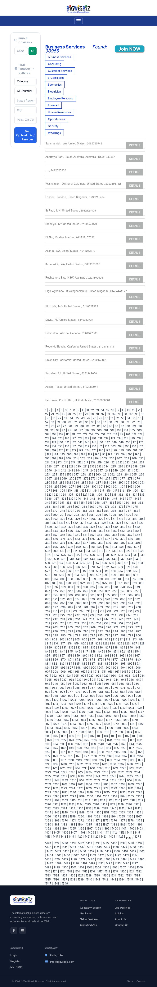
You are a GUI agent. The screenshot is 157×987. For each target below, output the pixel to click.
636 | (86, 587)
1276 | (89, 788)
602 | (136, 575)
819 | (77, 643)
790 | (63, 635)
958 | (122, 683)
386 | (121, 510)
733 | (121, 615)
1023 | (135, 703)
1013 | (56, 703)
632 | (56, 587)
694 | (131, 603)
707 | (131, 607)
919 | (131, 671)
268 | (57, 478)
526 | (71, 555)
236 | (121, 466)
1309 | (65, 800)
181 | (135, 450)
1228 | (89, 772)
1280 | (123, 788)
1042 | (99, 711)
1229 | (97, 772)
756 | (99, 623)
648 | (79, 591)
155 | (61, 446)
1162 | (71, 752)
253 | (48, 474)
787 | (138, 631)
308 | (55, 490)
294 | (50, 486)
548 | (130, 559)
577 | (48, 571)
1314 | (103, 800)
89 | (135, 426)
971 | (123, 687)
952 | (77, 683)
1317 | (126, 800)
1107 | (56, 736)
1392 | (49, 828)
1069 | (126, 719)
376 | (48, 510)
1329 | (121, 804)
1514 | (78, 871)
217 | (86, 462)
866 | (130, 655)
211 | (47, 462)
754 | (84, 623)
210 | (141, 458)
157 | (74, 446)
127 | (74, 438)
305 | (130, 486)
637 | (93, 587)
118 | (116, 434)
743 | (99, 619)
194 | (123, 454)
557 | (97, 563)
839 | (123, 647)
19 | (128, 410)
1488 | (59, 863)
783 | (108, 631)
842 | (48, 651)
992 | (85, 695)
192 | (110, 454)
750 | (55, 623)
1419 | (72, 836)
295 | (57, 486)
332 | (121, 494)
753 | (77, 623)
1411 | (107, 832)
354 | (83, 502)
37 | (131, 414)
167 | (141, 446)
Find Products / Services (27, 135)
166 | (134, 446)
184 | (56, 454)
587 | (121, 571)
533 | (121, 555)
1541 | (97, 879)
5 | (62, 410)
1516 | (93, 871)
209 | (134, 458)
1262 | (73, 784)
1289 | (99, 792)
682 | (137, 599)
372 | (114, 506)
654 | (122, 591)
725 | (62, 615)
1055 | (108, 715)
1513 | (70, 871)
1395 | (73, 828)
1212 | (62, 768)
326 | (78, 494)
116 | (104, 434)
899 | (86, 667)
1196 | (133, 760)
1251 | (81, 780)
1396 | (82, 828)
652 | (108, 591)
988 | (56, 695)
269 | (65, 478)
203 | (90, 458)
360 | (127, 502)
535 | (135, 555)
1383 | (73, 824)
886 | (85, 663)
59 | (59, 422)
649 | (86, 591)
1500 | (66, 867)
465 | (115, 534)
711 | (62, 611)
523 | (49, 555)
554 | (76, 563)
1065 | (92, 719)
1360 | (81, 816)
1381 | (57, 824)
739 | (70, 619)
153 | (48, 446)
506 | (129, 546)
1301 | (98, 796)
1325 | (88, 804)
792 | (78, 635)
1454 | (67, 851)
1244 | (122, 776)
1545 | (130, 879)
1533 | (129, 875)
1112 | (92, 736)
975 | (55, 691)
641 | (123, 587)
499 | (79, 546)
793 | (85, 635)
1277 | (97, 788)
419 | (68, 522)
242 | (64, 470)
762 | (48, 627)
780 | (86, 631)
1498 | (49, 867)
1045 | (124, 711)
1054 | (100, 715)
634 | (71, 587)
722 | (137, 611)
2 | (50, 410)
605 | (63, 579)
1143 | (124, 744)
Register (15, 961)
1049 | (59, 715)
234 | (106, 466)
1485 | (133, 859)
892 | (130, 663)
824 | (113, 643)
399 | (121, 514)
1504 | (98, 867)
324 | (64, 494)
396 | (99, 514)
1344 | (49, 812)
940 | (87, 679)
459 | (70, 534)
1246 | (139, 776)
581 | (77, 571)
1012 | (48, 703)
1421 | (88, 836)
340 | (79, 498)
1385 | (89, 824)
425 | (111, 522)
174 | (88, 450)
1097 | (74, 732)
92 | (52, 430)
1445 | (90, 847)
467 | (130, 534)
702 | (93, 607)
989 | (63, 695)
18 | (123, 410)
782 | (101, 631)
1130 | (125, 740)
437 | (101, 526)
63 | (81, 422)
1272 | (56, 788)
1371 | (73, 820)
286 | (91, 482)
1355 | (139, 812)
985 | (131, 691)
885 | (77, 663)
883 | (62, 663)
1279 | (114, 788)
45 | (77, 418)
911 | (77, 671)
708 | (139, 607)
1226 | (73, 772)
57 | (47, 422)
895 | (56, 667)
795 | (100, 635)
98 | (88, 430)
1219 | (116, 768)
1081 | (133, 723)
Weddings (54, 132)
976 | (63, 691)
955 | (99, 683)
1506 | (115, 867)
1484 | (125, 859)
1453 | (58, 851)
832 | (71, 647)
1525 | (65, 875)
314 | (95, 490)
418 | (61, 522)
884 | (70, 663)
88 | (129, 426)
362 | (141, 502)
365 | (62, 506)
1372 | (81, 820)
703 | (101, 607)
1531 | (113, 875)
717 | (102, 611)
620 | (69, 583)
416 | (48, 522)
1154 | (109, 748)
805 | (77, 639)
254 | (55, 474)
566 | (63, 567)
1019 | (103, 703)
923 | (62, 675)
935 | (49, 679)
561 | (126, 563)
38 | (137, 414)
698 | (63, 607)
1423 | (104, 836)
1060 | (50, 719)
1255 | (114, 780)
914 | (97, 671)
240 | (50, 470)
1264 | (89, 784)
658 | (55, 595)
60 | (65, 422)
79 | (77, 426)
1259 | (49, 784)
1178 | (95, 756)
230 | (79, 466)
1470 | (102, 855)
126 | (67, 438)
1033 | (123, 707)
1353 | (123, 812)
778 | (71, 631)
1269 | (131, 784)
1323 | (72, 804)
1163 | (78, 752)
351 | (62, 502)
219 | (100, 462)
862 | (100, 655)
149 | (122, 442)
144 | (87, 442)
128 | (81, 438)
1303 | (115, 796)
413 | (128, 518)
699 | (71, 607)
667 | (123, 595)
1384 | (81, 824)
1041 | (91, 711)
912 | (83, 671)
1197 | (141, 760)
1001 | (57, 699)
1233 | (129, 772)
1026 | (65, 707)
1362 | (97, 816)
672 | (62, 599)
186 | (69, 454)
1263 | (81, 784)
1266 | (106, 784)
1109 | (72, 736)
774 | (138, 627)
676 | (92, 599)
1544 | (122, 879)
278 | (130, 478)
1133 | (48, 744)
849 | (101, 651)
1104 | (130, 732)
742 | (92, 619)
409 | (101, 518)
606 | (71, 579)
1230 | (106, 772)
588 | (129, 571)
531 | (107, 555)
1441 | (57, 847)
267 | (50, 478)
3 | (54, 410)
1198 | (48, 764)
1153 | (101, 748)
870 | (63, 659)
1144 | (132, 744)
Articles (119, 913)
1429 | (57, 843)
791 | (70, 635)
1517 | (100, 871)
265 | (134, 474)
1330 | (129, 804)
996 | (116, 695)
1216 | (93, 768)
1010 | (133, 699)
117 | (110, 434)
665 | (107, 595)
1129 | (117, 740)
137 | (140, 438)
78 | (71, 426)
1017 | (87, 703)
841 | (138, 647)
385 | (114, 510)
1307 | (49, 800)
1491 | (84, 863)
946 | (132, 679)
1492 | (92, 863)
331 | (114, 494)
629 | (134, 583)
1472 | (118, 855)
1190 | (87, 760)
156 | (67, 446)
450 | (101, 530)
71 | (128, 422)
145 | (94, 442)
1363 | (106, 816)
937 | (64, 679)
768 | (93, 627)
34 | (114, 414)
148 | (115, 442)
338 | (64, 498)
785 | (123, 631)
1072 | (56, 723)
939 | (79, 679)
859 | (78, 655)
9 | (79, 410)
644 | (48, 591)
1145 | (139, 744)
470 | (56, 538)
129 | (87, 438)
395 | (91, 514)
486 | (78, 542)
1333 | (56, 808)
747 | (129, 619)
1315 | (110, 800)
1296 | (57, 796)
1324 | (80, 804)
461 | (85, 534)
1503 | (90, 867)
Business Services (59, 57)
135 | (126, 438)
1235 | (48, 776)
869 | (56, 659)
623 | (90, 583)
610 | (101, 579)
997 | (123, 695)
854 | (137, 651)
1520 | (124, 871)
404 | (63, 518)
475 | (92, 538)
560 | (119, 563)
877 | (115, 659)
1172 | (48, 756)
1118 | (134, 736)
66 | (99, 422)
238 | (135, 466)
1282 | (139, 788)
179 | (122, 450)
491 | (116, 542)
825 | (120, 643)
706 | (123, 607)
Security (53, 126)
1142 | (116, 744)
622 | (83, 583)
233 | (99, 466)
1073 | (65, 723)
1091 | (119, 728)
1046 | (132, 711)
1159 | (48, 752)
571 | (99, 567)
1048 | (50, 715)
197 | (48, 458)
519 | (121, 551)
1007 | (107, 699)
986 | (138, 691)
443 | (48, 530)
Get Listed (86, 913)
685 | (63, 603)
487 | (86, 542)
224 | (135, 462)
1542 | (105, 879)
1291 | (115, 792)
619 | (61, 583)
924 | (69, 675)
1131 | (132, 740)
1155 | (116, 748)
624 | (97, 583)
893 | (137, 663)
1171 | (140, 752)
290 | (121, 482)
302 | (108, 486)
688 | (86, 603)
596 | (91, 575)
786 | (131, 631)
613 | (120, 579)
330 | (107, 494)
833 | (78, 647)
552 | (61, 563)
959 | (129, 683)
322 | (49, 494)
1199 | (56, 764)
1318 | (133, 800)
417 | (54, 522)
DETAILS (134, 145)
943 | (109, 679)
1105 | (138, 732)
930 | (114, 675)
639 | (108, 587)
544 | (100, 559)
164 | (120, 446)
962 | (55, 687)
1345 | (57, 812)
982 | (108, 691)
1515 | (85, 871)
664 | (100, 595)
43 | (66, 418)
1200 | (64, 764)
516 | (101, 551)
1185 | (48, 760)
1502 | (82, 867)
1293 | (131, 792)
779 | (79, 631)
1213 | (70, 768)
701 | (86, 607)
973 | (137, 687)
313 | (89, 490)
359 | (119, 502)
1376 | (114, 820)
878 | (123, 659)
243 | (71, 470)
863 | (107, 655)
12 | (93, 410)
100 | (99, 430)
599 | (114, 575)
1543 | (114, 879)
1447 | (107, 847)
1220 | (124, 768)
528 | (85, 555)
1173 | (56, 756)
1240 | (89, 776)
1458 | (100, 851)
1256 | (122, 780)
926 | (84, 675)
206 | (112, 458)
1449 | (125, 847)
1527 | (81, 875)
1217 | (100, 768)
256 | (69, 474)
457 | (55, 534)
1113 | (99, 736)
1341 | (122, 808)
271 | (79, 478)
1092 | (127, 728)
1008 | (116, 699)
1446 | (99, 847)
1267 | (114, 784)
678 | (108, 599)
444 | (56, 530)
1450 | (133, 847)
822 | (98, 643)
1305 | (131, 796)
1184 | (141, 756)
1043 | (107, 711)
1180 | (110, 756)
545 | (107, 559)
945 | (124, 679)
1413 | (122, 832)
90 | (141, 426)
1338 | (97, 808)
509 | (55, 551)
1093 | (135, 728)
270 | (72, 478)
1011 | (140, 699)
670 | (48, 599)
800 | (139, 635)
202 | (83, 458)
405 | (70, 518)
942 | (101, 679)
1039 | (74, 711)
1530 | (106, 875)
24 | (58, 414)
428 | (134, 522)
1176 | (79, 756)
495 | (48, 546)
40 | (49, 418)
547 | (122, 559)
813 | (135, 639)
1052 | (83, 715)
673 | (70, 599)
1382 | (65, 824)
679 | (115, 599)
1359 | (73, 816)
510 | (62, 551)
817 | (63, 643)
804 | (70, 639)
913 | (90, 671)
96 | (76, 430)
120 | (128, 434)
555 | (83, 563)
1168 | (117, 752)
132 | (107, 438)
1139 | (94, 744)
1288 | (90, 792)
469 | (48, 538)
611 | (108, 579)
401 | (136, 514)
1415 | (138, 832)
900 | (94, 667)
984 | (123, 691)
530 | (100, 555)
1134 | (56, 744)
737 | (55, 619)
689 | (94, 603)
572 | (106, 567)
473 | (78, 538)
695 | (138, 603)
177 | (108, 450)
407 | (86, 518)
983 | (115, 691)
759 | (121, 623)
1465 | (59, 855)
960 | (137, 683)
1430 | (65, 843)
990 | (71, 695)
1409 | (91, 832)
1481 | (100, 859)
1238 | (73, 776)
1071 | (48, 723)
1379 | (140, 820)
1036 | (49, 711)
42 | (60, 418)
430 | (50, 526)
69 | (117, 422)
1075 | (82, 723)
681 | (130, 599)
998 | (131, 695)
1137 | (78, 744)
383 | (99, 510)
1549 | (65, 883)
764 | (63, 627)
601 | (128, 575)
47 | (89, 418)
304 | (123, 486)
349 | (48, 502)
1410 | (100, 832)
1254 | (105, 780)
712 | (68, 611)
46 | (83, 418)
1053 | (92, 715)
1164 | (86, 752)
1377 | (123, 820)
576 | (136, 567)
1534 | (137, 875)
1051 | (75, 715)
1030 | (99, 707)
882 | (55, 663)
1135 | (63, 744)
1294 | (140, 792)
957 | (114, 683)
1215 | (85, 768)
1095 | (57, 732)
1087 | (84, 728)
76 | (59, 426)
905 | (131, 667)
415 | (141, 518)
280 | (48, 482)
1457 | (92, 851)
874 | (93, 659)
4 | (58, 410)
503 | (107, 546)
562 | (133, 563)
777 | (63, 631)
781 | (93, 631)
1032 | (115, 707)
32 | (103, 414)
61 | (70, 422)
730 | (100, 615)
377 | (55, 510)
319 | (129, 490)
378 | (63, 510)
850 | (109, 651)
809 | (108, 639)
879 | (131, 659)
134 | (120, 438)
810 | (115, 639)
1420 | (80, 836)
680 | (123, 599)
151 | (135, 442)
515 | (95, 551)
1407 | (74, 832)
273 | (93, 478)
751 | (62, 623)
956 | (107, 683)
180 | (129, 450)
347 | (130, 498)
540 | (71, 559)
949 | (56, 683)
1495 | (118, 863)
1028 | (82, 707)
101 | (106, 430)
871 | (70, 659)
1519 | (116, 871)
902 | (108, 667)
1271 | (48, 788)
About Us (120, 919)
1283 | (49, 792)
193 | (117, 454)
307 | (48, 490)
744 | (106, 619)
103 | (119, 430)
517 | (108, 551)
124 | (54, 438)
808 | (100, 639)
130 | (94, 438)
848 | (93, 651)
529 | (93, 555)
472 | (70, 538)
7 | (70, 410)
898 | (79, 667)
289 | (114, 482)
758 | (114, 623)
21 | (139, 410)
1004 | (82, 699)
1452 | (50, 851)
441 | (130, 526)
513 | (81, 551)
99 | (93, 430)
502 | (100, 546)
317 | (115, 490)
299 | (87, 486)
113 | (85, 434)
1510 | (48, 871)
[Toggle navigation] (78, 20)
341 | (86, 498)
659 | (63, 595)
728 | (85, 615)
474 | (85, 538)
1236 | (56, 776)
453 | (122, 530)
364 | (55, 506)
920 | (138, 671)
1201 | (72, 764)
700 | (79, 607)
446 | (71, 530)
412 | (121, 518)
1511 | (55, 871)
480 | (131, 538)
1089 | (101, 728)
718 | (109, 611)
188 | (83, 454)
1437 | (123, 843)
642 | (130, 587)
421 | (82, 522)
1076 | (90, 723)
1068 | (118, 719)
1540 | (89, 879)
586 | (114, 571)
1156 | (124, 748)
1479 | (83, 859)
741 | (85, 619)
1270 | (140, 784)
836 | (101, 647)
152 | (141, 442)
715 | (88, 611)
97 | (82, 430)
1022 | (127, 703)
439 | (115, 526)
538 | (57, 559)
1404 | (49, 832)
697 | (56, 607)
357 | (105, 502)
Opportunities (56, 119)
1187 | (64, 760)
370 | (100, 506)
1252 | (89, 780)
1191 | (94, 760)
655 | (130, 591)
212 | (53, 462)
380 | (78, 510)
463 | (100, 534)
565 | (55, 567)
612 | (114, 579)
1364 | (114, 816)
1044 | (115, 711)
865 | (122, 655)
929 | (106, 675)
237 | (128, 466)
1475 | (49, 859)
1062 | (67, 719)
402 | (48, 518)
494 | (138, 542)
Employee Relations (60, 98)
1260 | (57, 784)
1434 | (98, 843)
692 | (116, 603)
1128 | (110, 740)
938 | (72, 679)
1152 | (94, 748)
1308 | (57, 800)
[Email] (22, 930)
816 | (56, 643)
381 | (85, 510)
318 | (122, 490)
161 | (101, 446)
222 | (120, 462)
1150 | (79, 748)
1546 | (139, 879)
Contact (141, 981)
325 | (71, 494)
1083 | (50, 728)
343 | (100, 498)
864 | (115, 655)
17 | (118, 410)
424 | (104, 522)
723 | (48, 615)
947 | (139, 679)
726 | (70, 615)
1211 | (55, 768)
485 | (70, 542)
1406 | (65, 832)
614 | (127, 579)
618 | (54, 583)
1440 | (49, 847)
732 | (114, 615)
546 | (115, 559)
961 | (48, 687)
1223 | (48, 772)
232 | (92, 466)
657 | (48, 595)
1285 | (65, 792)
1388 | (114, 824)
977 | (71, 691)
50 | (107, 418)
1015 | (71, 703)
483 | (55, 542)
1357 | (57, 816)
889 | (108, 663)
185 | (63, 454)
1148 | (64, 748)
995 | (108, 695)
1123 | (72, 740)
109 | (61, 434)
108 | (54, 434)
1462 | (133, 851)
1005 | (90, 699)
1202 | (80, 764)
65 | (93, 422)
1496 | (126, 863)
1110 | (79, 736)
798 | (123, 635)
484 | (63, 542)
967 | (93, 687)
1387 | (106, 824)
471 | (63, 538)
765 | (70, 627)
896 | (63, 667)
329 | (100, 494)
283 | (69, 482)
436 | (93, 526)
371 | (107, 506)
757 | (106, 623)
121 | (135, 434)
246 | (93, 470)
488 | (93, 542)
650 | (94, 591)
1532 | (121, 875)
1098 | (83, 732)
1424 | (112, 836)
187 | (76, 454)
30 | (93, 414)
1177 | (87, 756)
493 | (131, 542)
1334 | (65, 808)
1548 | (57, 883)
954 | (92, 683)
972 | (130, 687)
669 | (138, 595)
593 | (69, 575)
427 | (126, 522)
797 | (116, 635)
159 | (87, 446)
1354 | (131, 812)
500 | (86, 546)
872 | (78, 659)
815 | (49, 643)
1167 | (110, 752)
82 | (93, 426)
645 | (56, 591)
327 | (85, 494)
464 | (107, 534)
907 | (48, 671)
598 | (106, 575)
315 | (102, 490)
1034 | (131, 707)
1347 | (74, 812)
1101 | (107, 732)
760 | (129, 623)
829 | (50, 647)
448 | (86, 530)
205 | (105, 458)
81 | (88, 426)
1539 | (81, 879)
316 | (109, 490)
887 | (93, 663)
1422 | (96, 836)
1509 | (140, 867)
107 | (48, 434)
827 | (135, 643)
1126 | (94, 740)
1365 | (122, 816)
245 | (86, 470)
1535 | (48, 879)
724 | (55, 615)
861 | (92, 655)
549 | (137, 559)
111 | (74, 434)
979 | (86, 691)
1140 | (101, 744)
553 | (68, 563)
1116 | (120, 736)
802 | (55, 639)
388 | (136, 510)
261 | (105, 474)
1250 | (74, 780)
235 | (114, 466)
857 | (63, 655)
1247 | (49, 780)
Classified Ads (88, 924)
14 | (103, 410)
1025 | (57, 707)
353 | (76, 502)
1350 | (99, 812)
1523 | (48, 875)
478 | (115, 538)
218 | (93, 462)
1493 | (101, 863)
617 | (48, 583)
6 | (66, 410)
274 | (101, 478)
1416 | (48, 836)
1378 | (131, 820)
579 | (63, 571)
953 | (84, 683)
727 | (77, 615)
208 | (127, 458)
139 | (54, 442)
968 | (100, 687)
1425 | (121, 836)
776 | (56, 631)
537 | (49, 559)
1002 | (65, 699)
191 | (104, 454)
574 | (121, 567)
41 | (54, 418)
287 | (99, 482)
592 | (62, 575)
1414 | (130, 832)
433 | (71, 526)
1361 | (89, 816)
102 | (113, 430)
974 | (48, 691)
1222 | (139, 768)
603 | (48, 579)
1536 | (56, 879)
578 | (55, 571)
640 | (116, 587)
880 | (138, 659)
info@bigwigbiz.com (62, 961)
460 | (78, 534)
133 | (113, 438)
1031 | (107, 707)
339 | (71, 498)
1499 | (57, 867)
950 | (63, 683)
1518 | (108, 871)
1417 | (56, 836)
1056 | (117, 715)
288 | (106, 482)
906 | (138, 667)
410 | (108, 518)
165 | (127, 446)
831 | (64, 647)
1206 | (113, 764)
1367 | (139, 816)
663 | (92, 595)
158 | (81, 446)
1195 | (125, 760)
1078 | (107, 723)
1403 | (140, 828)
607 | (78, 579)
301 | (101, 486)
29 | (87, 414)
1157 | (132, 748)
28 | (81, 414)
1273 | (64, 788)
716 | (95, 611)
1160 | (56, 752)
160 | (94, 446)
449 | (94, 530)
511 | (69, 551)
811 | (122, 639)
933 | (135, 675)
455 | (137, 530)
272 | (86, 478)
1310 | (73, 800)
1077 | (99, 723)
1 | (46, 410)
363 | (48, 506)
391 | (62, 514)
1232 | (121, 772)
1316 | (118, 800)
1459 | (109, 851)
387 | (129, 510)
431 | (57, 526)
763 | (55, 627)
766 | (78, 627)
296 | (64, 486)
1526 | (73, 875)
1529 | (97, 875)
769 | (101, 627)
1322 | (64, 804)
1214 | (78, 768)
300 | (94, 486)
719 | (116, 611)
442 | (137, 526)
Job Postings (122, 907)
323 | (56, 494)
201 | (76, 458)
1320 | (49, 804)
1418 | (64, 836)
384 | (106, 510)
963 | (62, 687)
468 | (138, 534)
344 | (107, 498)
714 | (81, 611)
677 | (100, 599)
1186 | (56, 760)
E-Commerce (56, 77)
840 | (131, 647)
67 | (105, 422)
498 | (71, 546)
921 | (48, 675)
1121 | (57, 740)
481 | (138, 538)
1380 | (49, 824)
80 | (83, 426)
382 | (92, 510)
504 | (115, 546)
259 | (91, 474)
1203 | (88, 764)
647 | (71, 591)
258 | (84, 474)
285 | (84, 482)
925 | (76, 675)
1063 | (75, 719)
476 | (100, 538)
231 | (86, 466)
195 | (130, 454)
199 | (61, 458)
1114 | (106, 736)
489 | (101, 542)
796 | (108, 635)
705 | (116, 607)
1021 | (119, 703)
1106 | (48, 736)
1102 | (115, 732)
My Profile (16, 966)
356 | (97, 502)
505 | (122, 546)
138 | (48, 442)
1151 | (86, 748)
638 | (101, 587)
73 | (139, 422)
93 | (58, 430)
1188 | (72, 760)
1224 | (56, 772)
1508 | (132, 867)
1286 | (73, 792)
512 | (75, 551)
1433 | (90, 843)
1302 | (106, 796)
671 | (55, 599)
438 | (108, 526)
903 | (116, 667)
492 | (123, 542)
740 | (78, 619)
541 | (78, 559)
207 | (119, 458)
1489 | (67, 863)
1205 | (105, 764)
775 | (48, 631)
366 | (70, 506)
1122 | (64, 740)
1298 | (74, 796)
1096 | (65, 732)
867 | (137, 655)
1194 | (118, 760)
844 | (63, 651)
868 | (48, 659)
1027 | (74, 707)
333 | (128, 494)
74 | (47, 426)
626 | (112, 583)
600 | (121, 575)
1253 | (97, 780)
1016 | (79, 703)
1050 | (67, 715)
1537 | (65, 879)
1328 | (113, 804)
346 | (122, 498)
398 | (114, 514)
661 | (77, 595)
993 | (93, 695)
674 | (77, 599)
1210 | (48, 768)
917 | (117, 671)
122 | (141, 434)
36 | (126, 414)
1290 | (107, 792)
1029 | (90, 707)
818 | (70, 643)
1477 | (65, 859)
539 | (64, 559)
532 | (114, 555)
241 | (57, 470)
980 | (94, 691)
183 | (49, 454)
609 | (94, 579)
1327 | (105, 804)
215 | (73, 462)
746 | (121, 619)
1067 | (109, 719)
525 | (64, 555)
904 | (123, 667)
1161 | (63, 752)
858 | (70, 655)
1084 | (59, 728)
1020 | (111, 703)
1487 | (50, 863)
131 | (101, 438)
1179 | (102, 756)
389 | (48, 514)
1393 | (57, 828)
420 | (75, 522)
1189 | (79, 760)
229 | (71, 466)
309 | (63, 490)
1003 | (73, 699)
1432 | (81, 843)
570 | (92, 567)
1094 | (49, 732)
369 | (92, 506)
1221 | (131, 768)
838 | (115, 647)
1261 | (65, 784)
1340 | (114, 808)
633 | (63, 587)
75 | (53, 426)
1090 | (110, 728)
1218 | (108, 768)
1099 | (91, 732)
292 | (135, 482)
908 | (56, 671)
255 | (62, 474)
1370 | (65, 820)
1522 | (139, 871)
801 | (48, 639)
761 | (136, 623)
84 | (105, 426)
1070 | (135, 719)
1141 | (109, 744)
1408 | (83, 832)
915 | (104, 671)
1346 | (65, 812)
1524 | (56, 875)
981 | (101, 691)
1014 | (64, 703)
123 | (48, 438)
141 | (68, 442)
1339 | (105, 808)
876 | (108, 659)
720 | (123, 611)
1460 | (117, 851)
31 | (98, 414)
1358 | (65, 816)
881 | (48, 663)
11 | (88, 410)
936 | (57, 679)
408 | (93, 518)
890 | (116, 663)
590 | (48, 575)
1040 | (82, 711)
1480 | (91, 859)
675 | (85, 599)
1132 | (139, 740)
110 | (68, 434)
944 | (116, 679)
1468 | (84, 855)
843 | (55, 651)
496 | (56, 546)
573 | (114, 567)
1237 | (65, 776)
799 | (131, 635)
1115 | (113, 736)
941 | (94, 679)
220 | (107, 462)
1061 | (59, 719)
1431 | (73, 843)
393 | (77, 514)
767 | (86, 627)
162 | (107, 446)
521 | (135, 551)
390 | (55, 514)
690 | (101, 603)
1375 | (106, 820)
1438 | (131, 843)
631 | (49, 587)
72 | (134, 422)
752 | (69, 623)
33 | (109, 414)
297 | (72, 486)
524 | (57, 555)
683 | (48, 603)
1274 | (73, 788)
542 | (85, 559)
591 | (55, 575)
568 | (78, 567)
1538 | (73, 879)
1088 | (93, 728)
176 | (101, 450)
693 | (123, 603)
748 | (136, 619)
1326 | (96, 804)
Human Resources (59, 112)
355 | (90, 502)
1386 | (98, 824)
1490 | (76, 863)
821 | (91, 643)
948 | (48, 683)
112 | (80, 434)
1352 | (114, 812)
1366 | (131, 816)
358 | (112, 502)
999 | (139, 695)
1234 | (137, 772)
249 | (115, 470)
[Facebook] (13, 930)
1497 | (135, 863)
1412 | (115, 832)
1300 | (90, 796)
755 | (91, 623)
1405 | (57, 832)
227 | (57, 466)
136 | (133, 438)
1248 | (57, 780)
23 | (53, 414)
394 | (84, 514)
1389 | (123, 824)
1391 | (139, 824)
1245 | (130, 776)
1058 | (133, 715)
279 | (138, 478)
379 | (70, 510)
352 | (69, 502)
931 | (121, 675)
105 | (133, 430)
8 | (75, 410)
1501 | (74, 867)
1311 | (80, 800)
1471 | (110, 855)
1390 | (131, 824)
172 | (74, 450)
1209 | (139, 764)
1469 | (93, 855)
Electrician (54, 91)
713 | (75, 611)
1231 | (113, 772)
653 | (115, 591)
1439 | (140, 843)
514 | (88, 551)
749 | (48, 623)
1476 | (57, 859)
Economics (55, 84)
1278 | (106, 788)
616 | (141, 579)
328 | (92, 494)
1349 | (90, 812)
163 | (114, 446)
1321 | (56, 804)
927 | (91, 675)
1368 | (49, 820)
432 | (64, 526)
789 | (56, 635)
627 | (119, 583)
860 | (85, 655)
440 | (123, 526)
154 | (54, 446)
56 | (140, 418)
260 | (98, 474)
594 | (77, 575)
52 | (117, 418)
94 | (64, 430)
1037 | (57, 711)
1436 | (114, 843)
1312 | (88, 800)
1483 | (116, 859)
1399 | (107, 828)
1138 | (86, 744)
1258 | (138, 780)
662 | (85, 595)
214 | (66, 462)
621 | (76, 583)
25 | (64, 414)
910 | (70, 671)
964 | (70, 687)
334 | (135, 494)
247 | (101, 470)
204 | (97, 458)
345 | (115, 498)
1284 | (57, 792)
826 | (127, 643)
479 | (123, 538)
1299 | (82, 796)
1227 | (81, 772)
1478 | (74, 859)
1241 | (97, 776)
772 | (123, 627)
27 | (75, 414)
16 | (113, 410)
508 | (48, 551)
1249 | (65, 780)
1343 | (138, 808)
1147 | (56, 748)
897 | (71, 667)
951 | (70, 683)
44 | (72, 418)
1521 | (131, 871)
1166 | (102, 752)
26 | (70, 414)
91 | (47, 430)
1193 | (110, 760)
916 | (110, 671)
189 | (90, 454)
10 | (83, 410)
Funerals (53, 105)
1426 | (128, 837)
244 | (78, 470)
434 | (78, 526)
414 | (135, 518)
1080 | (124, 723)
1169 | (125, 752)
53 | (123, 418)
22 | (47, 414)
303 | (115, 486)
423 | (97, 522)
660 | (70, 595)
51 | (112, 418)
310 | (70, 490)
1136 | (71, 744)
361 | (134, 502)
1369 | (57, 820)
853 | (130, 651)
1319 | (141, 800)
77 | (65, 426)
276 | (115, 478)
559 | (112, 563)
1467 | (76, 855)
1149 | (72, 748)
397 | (106, 514)
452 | (115, 530)
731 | (107, 615)
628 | (127, 583)
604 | (56, 579)
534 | (128, 555)
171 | (68, 450)
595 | (84, 575)
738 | (63, 619)
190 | (97, 454)
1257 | (130, 780)
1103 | (122, 732)
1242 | (105, 776)
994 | (101, 695)
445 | (63, 530)
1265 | (98, 784)
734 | (128, 615)
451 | (108, 530)
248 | (108, 470)
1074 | (73, 723)
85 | (111, 426)
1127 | (102, 740)
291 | (128, 482)
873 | (85, 659)
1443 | (73, 847)
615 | (134, 579)
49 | (101, 418)
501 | (93, 546)
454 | (130, 530)
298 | (79, 486)
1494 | (109, 863)
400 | (129, 514)
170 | (61, 450)
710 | (55, 611)
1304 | (123, 796)
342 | (93, 498)
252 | (136, 470)
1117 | (127, 736)
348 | (137, 498)
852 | (123, 651)
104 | (126, 430)
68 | (111, 422)
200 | (69, 458)
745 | (114, 619)
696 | (48, 607)
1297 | (65, 796)
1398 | (98, 828)
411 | (115, 518)
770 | (109, 627)
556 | (90, 563)
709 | (48, 611)
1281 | (131, 788)
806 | (85, 639)
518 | (115, 551)
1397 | (90, 828)
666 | (115, 595)
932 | (128, 675)
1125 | (87, 740)
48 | (95, 418)
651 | (101, 591)
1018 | (95, 703)
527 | (78, 555)
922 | (54, 675)
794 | (93, 635)
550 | (48, 563)
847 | (86, 651)
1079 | (116, 723)
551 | (55, 563)
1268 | (123, 784)
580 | (70, 571)
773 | (131, 627)
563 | (141, 563)
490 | (109, 542)
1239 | (81, 776)
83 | (99, 426)
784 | (116, 631)
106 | (140, 430)
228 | (64, 466)
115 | (98, 434)
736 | (48, 619)
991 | (78, 695)
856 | (55, 655)
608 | (86, 579)
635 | (78, 587)
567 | (70, 567)
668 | (130, 595)
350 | (55, 502)
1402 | (132, 828)
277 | (123, 478)
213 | (60, 462)
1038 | (65, 711)
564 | (48, 567)
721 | (130, 611)
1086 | (76, 728)
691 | (108, 603)
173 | (81, 450)
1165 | (94, 752)
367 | (77, 506)
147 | (108, 442)
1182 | (125, 756)
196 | (137, 454)
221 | (114, 462)
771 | (116, 627)
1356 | (49, 816)
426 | (119, 522)
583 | (92, 571)
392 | (69, 514)
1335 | (73, 808)
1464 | (50, 855)
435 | (86, 526)
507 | (137, 546)
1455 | (75, 851)
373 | (121, 506)
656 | (137, 591)
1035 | (140, 707)
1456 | (83, 851)
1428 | (49, 843)
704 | (108, 607)
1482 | (108, 859)
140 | (61, 442)
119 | (122, 434)
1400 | (115, 828)
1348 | (82, 812)
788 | (48, 635)
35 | (120, 414)
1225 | (65, 772)
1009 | (125, 699)
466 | (123, 534)
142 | (74, 442)
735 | (136, 615)
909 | (63, 671)
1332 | (48, 808)
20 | (134, 410)
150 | (128, 442)
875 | (100, 659)
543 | (93, 559)
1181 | (117, 756)
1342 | (130, 808)
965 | (77, 687)
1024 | (49, 707)
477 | (108, 538)
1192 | (102, 760)
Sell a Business (89, 919)
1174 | (63, 756)
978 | (78, 691)
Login (13, 955)
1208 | (130, 764)
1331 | (137, 804)
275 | (108, 478)
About (130, 981)
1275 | (81, 788)
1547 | (49, 883)
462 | (92, 534)
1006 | (99, 699)
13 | (98, 410)
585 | (106, 571)
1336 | (81, 808)
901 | (101, 667)
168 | (48, 450)
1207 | (122, 764)
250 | (123, 470)
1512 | (62, 871)
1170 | (133, 752)
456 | (48, 534)
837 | (108, 647)
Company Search (90, 907)
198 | (54, 458)
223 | (127, 462)
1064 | (83, 719)
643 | (137, 587)
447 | (78, 530)
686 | (71, 603)
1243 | (114, 776)
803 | (62, 639)
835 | (93, 647)
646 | (63, 591)
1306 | (140, 796)
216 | (80, 462)
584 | (99, 571)
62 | (75, 422)
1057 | (125, 715)
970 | (116, 687)
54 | (129, 418)
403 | (55, 518)
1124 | (79, 740)
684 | (56, 603)
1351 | (106, 812)
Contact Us (121, 924)
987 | (48, 695)
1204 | (97, 764)
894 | (48, 667)
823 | (105, 643)
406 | (78, 518)
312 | (82, 490)
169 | (54, 450)
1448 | (116, 847)
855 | (48, 655)
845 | (70, 651)
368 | (85, 506)
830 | (57, 647)
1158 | (139, 748)
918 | (124, 671)
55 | (134, 418)
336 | (49, 498)
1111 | (86, 736)
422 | (89, 522)
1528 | (89, 875)
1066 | (100, 719)
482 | (48, 542)
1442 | (65, 847)
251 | (130, 470)
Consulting (54, 64)
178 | (115, 450)
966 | (85, 687)
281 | (55, 482)
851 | (116, 651)
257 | (76, 474)
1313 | (95, 800)
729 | (92, 615)
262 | (112, 474)
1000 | (49, 699)
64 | (87, 422)
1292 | (123, 792)
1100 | (100, 732)
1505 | (107, 867)
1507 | (123, 867)
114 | (91, 434)
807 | (93, 639)
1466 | (67, 855)
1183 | (133, 756)
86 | (117, 426)
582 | (84, 571)
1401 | (124, 828)
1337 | (89, 808)
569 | (85, 567)
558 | (105, 563)
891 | (123, 663)
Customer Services (60, 70)
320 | (136, 490)
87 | (123, 426)
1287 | (82, 792)
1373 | (90, 820)
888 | (100, 663)
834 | (86, 647)
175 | (94, 450)
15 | (108, 410)
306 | (138, 486)
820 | (84, 643)
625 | (105, 583)
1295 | (49, 796)
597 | (99, 575)
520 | (128, 551)
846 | (78, 651)
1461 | (125, 851)
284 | (77, 482)
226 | (49, 466)
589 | (136, 571)
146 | (101, 442)
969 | (108, 687)
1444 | (82, 847)
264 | (127, 474)
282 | (62, 482)
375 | (136, 506)
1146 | (48, 748)
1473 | (127, 855)
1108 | (64, 736)
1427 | (136, 836)
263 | (120, 474)
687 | (78, 603)
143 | (81, 442)
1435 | (106, 843)
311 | (76, 490)
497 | (63, 546)
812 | (128, 639)
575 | (128, 567)
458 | (63, 534)
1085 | (67, 728)
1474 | (135, 855)
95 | (70, 430)
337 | (57, 498)
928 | (99, 675)
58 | (53, 422)
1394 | (65, 828)
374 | (128, 506)
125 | (61, 438)
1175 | (71, 756)
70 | (123, 422)
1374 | (98, 820)
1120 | (50, 740)
